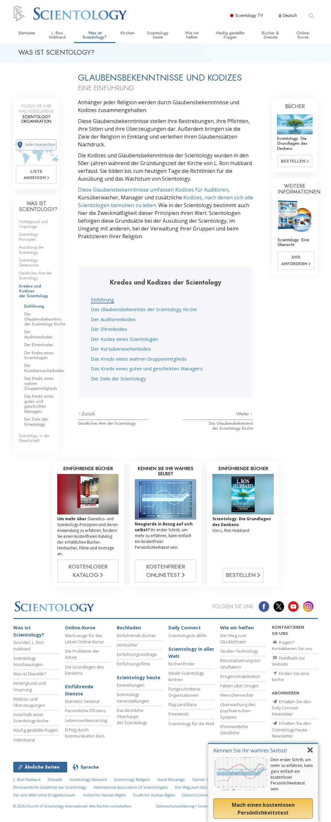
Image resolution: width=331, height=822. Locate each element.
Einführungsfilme (133, 664)
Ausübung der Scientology (31, 249)
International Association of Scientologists (131, 787)
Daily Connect (184, 628)
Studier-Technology (239, 651)
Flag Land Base (182, 704)
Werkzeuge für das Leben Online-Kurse (84, 639)
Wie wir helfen (192, 35)
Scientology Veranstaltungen (133, 698)
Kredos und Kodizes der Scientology (33, 291)
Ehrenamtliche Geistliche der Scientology (49, 787)
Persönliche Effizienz (85, 711)
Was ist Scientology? (95, 35)
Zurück (88, 414)
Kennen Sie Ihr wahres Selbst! (250, 750)
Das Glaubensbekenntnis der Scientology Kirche (144, 309)
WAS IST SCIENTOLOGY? (38, 206)
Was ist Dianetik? (29, 674)
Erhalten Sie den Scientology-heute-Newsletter (291, 729)
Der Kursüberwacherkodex (121, 348)
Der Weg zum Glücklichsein (233, 639)
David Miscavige (171, 779)
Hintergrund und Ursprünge (33, 224)
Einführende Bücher (136, 635)
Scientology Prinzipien (28, 236)
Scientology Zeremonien (29, 262)
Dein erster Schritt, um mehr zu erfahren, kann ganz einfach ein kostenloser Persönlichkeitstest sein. (292, 774)
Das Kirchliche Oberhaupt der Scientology (132, 716)
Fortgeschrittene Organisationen (184, 692)
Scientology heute (157, 35)
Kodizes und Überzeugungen (29, 702)
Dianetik (55, 779)
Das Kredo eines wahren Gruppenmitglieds (139, 358)
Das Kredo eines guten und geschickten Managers (147, 368)
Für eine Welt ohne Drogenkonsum (44, 795)
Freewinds (178, 714)
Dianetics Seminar (82, 701)
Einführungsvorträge (137, 654)
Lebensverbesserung (86, 720)
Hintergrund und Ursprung (29, 686)
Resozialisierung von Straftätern (240, 664)
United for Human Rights (105, 795)
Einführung (102, 299)
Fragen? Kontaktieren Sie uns (292, 645)
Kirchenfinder (181, 664)
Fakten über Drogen (239, 686)
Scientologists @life (187, 635)
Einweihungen (130, 685)
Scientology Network (88, 779)
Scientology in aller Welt (191, 652)
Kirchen (127, 33)
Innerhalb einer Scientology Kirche (30, 718)
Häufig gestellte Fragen (230, 35)
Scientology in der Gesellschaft (34, 438)
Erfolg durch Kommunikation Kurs (85, 733)
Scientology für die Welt (191, 723)
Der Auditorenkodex (113, 319)
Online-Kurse (303, 35)
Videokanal (24, 740)
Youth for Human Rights (154, 795)
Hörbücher (127, 645)
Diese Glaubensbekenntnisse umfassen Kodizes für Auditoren (153, 189)
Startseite (26, 33)
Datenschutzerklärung (175, 806)
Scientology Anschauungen (28, 661)
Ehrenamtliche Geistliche (234, 730)
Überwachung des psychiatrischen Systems (238, 711)
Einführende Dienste (79, 690)
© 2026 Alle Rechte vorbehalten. (72, 806)
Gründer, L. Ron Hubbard (28, 645)
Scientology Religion (132, 779)
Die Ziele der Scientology (118, 378)
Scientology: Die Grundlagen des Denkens (292, 143)
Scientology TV (249, 15)
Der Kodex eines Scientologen (124, 339)
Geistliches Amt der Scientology (107, 423)
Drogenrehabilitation (240, 676)
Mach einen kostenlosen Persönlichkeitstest (263, 808)
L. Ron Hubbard (57, 35)
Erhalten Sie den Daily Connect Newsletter (291, 708)
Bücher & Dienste (270, 35)
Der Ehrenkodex (109, 329)
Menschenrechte (236, 695)
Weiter (243, 414)
